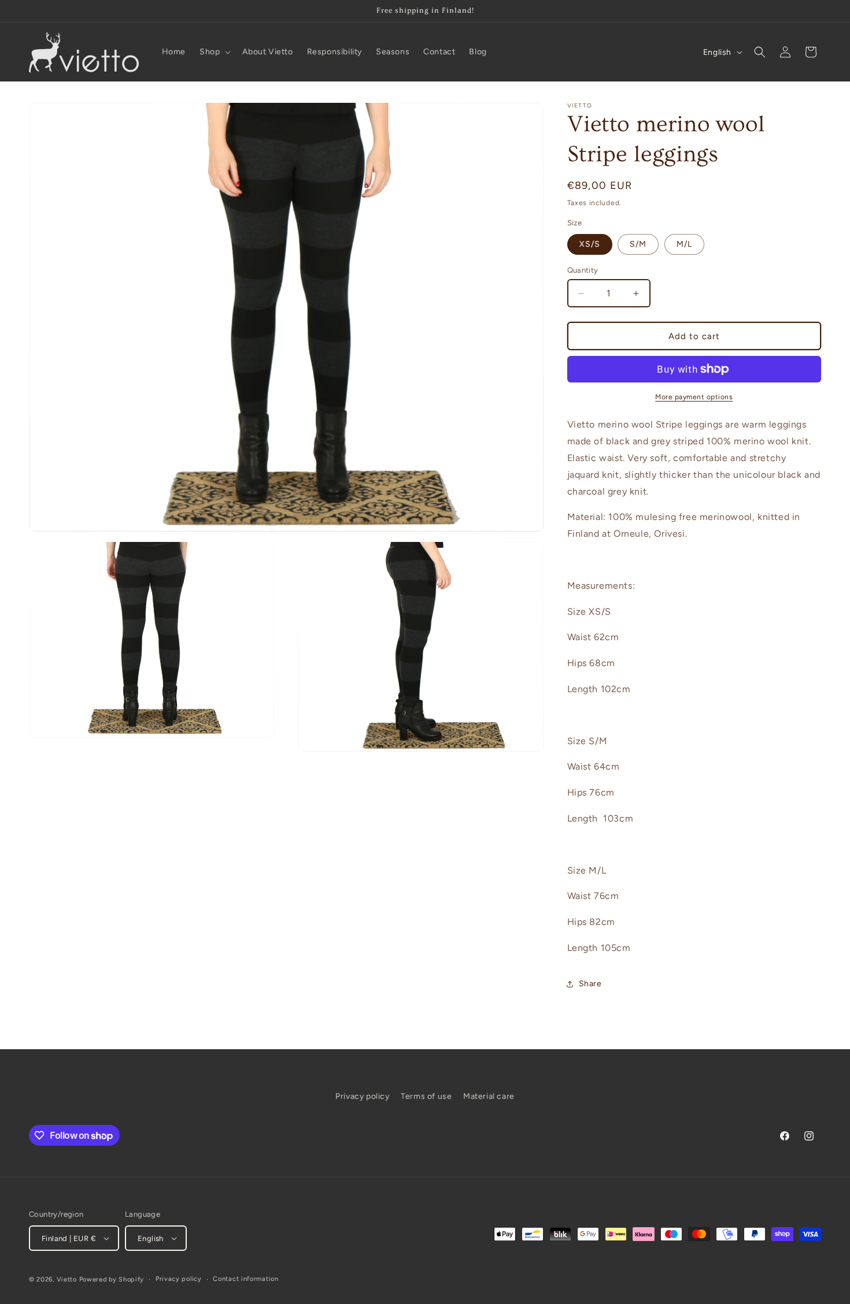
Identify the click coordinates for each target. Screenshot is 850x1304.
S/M (638, 244)
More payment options (694, 397)
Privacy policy (362, 1096)
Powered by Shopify (112, 1279)
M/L (684, 244)
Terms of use (426, 1096)
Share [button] (590, 984)
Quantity (582, 270)
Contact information (245, 1279)
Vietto (67, 1279)
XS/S (589, 244)
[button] (214, 52)
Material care (489, 1096)
